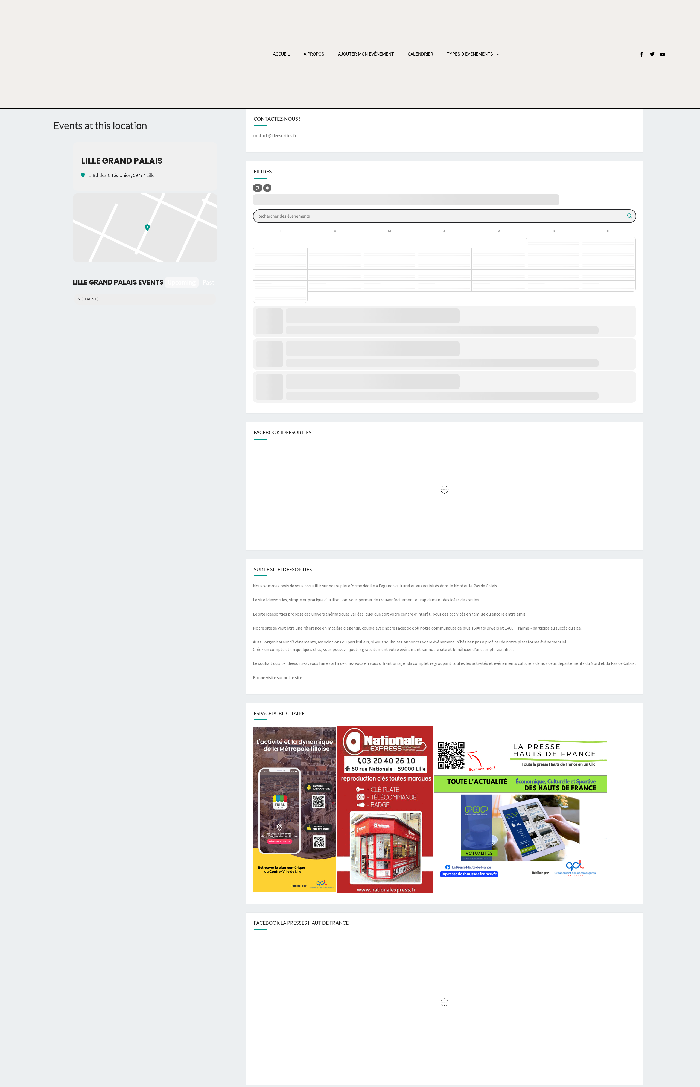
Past (208, 282)
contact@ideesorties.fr (274, 135)
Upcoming (182, 282)
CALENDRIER (420, 54)
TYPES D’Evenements (470, 54)
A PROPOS (314, 54)
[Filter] (257, 188)
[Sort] (267, 188)
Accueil (281, 54)
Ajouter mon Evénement (366, 54)
